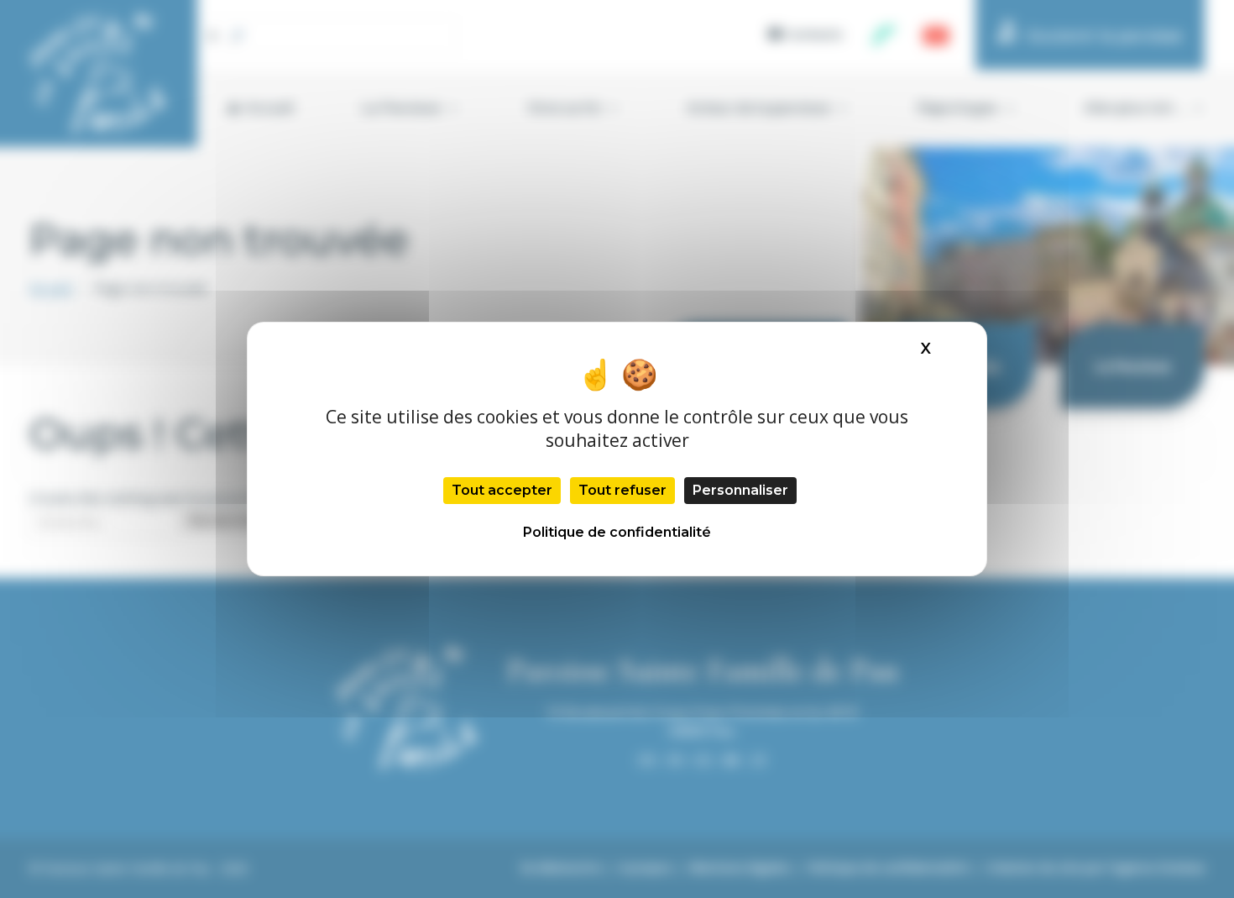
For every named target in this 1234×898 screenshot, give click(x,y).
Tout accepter (502, 490)
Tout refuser (622, 490)
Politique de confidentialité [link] (617, 532)
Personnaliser (740, 490)
